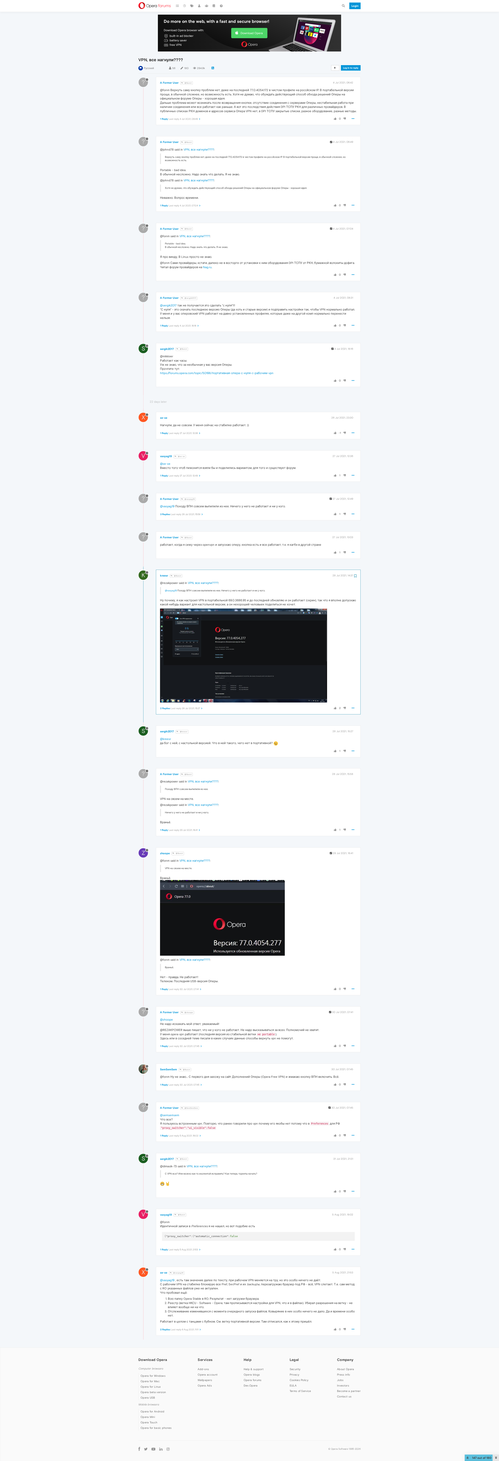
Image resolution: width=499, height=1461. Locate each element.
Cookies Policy (299, 1380)
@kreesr (183, 732)
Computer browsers (150, 1368)
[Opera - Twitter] (146, 1449)
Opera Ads (205, 1385)
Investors (343, 1385)
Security (295, 1369)
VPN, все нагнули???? (199, 149)
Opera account (208, 1374)
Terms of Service (300, 1391)
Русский (149, 68)
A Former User (169, 82)
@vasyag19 (189, 499)
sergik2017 (167, 348)
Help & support (254, 1369)
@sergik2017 (190, 298)
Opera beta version (153, 1392)
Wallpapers (205, 1380)
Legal (294, 1360)
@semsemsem (169, 1115)
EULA (293, 1385)
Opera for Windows (153, 1375)
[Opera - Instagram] (168, 1449)
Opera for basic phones (156, 1427)
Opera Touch (149, 1422)
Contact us (344, 1396)
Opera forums (253, 1380)
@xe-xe (181, 456)
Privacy (294, 1374)
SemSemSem (168, 1069)
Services (205, 1360)
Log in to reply (350, 68)
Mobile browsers (148, 1404)
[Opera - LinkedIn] (161, 1449)
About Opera (345, 1369)
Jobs (340, 1380)
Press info (343, 1374)
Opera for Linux (151, 1386)
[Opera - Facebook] (139, 1448)
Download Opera (252, 33)
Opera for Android (152, 1411)
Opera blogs (252, 1374)
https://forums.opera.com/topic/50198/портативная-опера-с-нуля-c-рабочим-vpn (216, 373)
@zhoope (188, 1012)
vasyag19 (166, 456)
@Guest (188, 83)
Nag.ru (207, 267)
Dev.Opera (251, 1385)
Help (247, 1360)
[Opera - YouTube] (153, 1449)
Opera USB (148, 1397)
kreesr (164, 575)
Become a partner (349, 1391)
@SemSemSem (191, 1108)
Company (345, 1360)
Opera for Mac (150, 1381)
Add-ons (203, 1369)
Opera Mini (148, 1416)
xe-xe (163, 417)
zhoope (165, 853)
